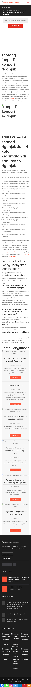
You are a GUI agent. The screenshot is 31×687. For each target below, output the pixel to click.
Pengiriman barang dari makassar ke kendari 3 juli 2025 (15, 451)
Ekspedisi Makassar (15, 385)
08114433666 (12, 256)
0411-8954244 (24, 254)
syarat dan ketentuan (13, 252)
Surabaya (11, 98)
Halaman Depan (7, 8)
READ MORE (15, 377)
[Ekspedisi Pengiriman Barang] (10, 2)
